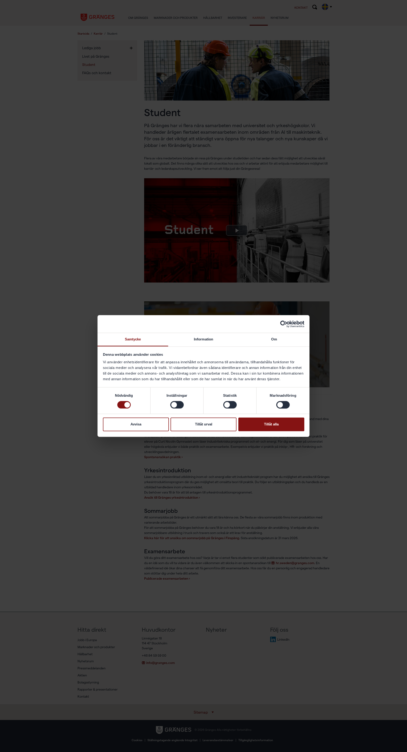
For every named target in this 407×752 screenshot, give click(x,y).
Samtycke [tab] (133, 339)
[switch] (177, 405)
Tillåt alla (271, 424)
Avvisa (135, 424)
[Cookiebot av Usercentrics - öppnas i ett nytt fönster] (283, 323)
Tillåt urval (203, 424)
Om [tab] (274, 339)
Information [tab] (203, 339)
